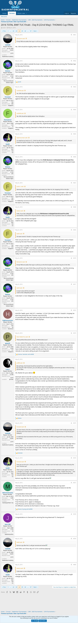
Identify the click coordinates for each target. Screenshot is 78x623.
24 (19, 31)
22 (13, 31)
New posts (4, 16)
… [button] (10, 31)
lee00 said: (19, 234)
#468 (74, 207)
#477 (74, 482)
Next (34, 31)
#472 (74, 310)
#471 (74, 284)
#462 (74, 61)
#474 (74, 359)
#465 (74, 134)
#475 (74, 423)
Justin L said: (20, 186)
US (12, 152)
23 (16, 31)
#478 (74, 514)
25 (22, 31)
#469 (74, 230)
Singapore (10, 105)
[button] (26, 13)
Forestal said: (20, 427)
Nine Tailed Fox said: (22, 337)
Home (4, 13)
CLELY (4, 28)
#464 (74, 109)
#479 (74, 538)
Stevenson (10, 329)
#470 (74, 258)
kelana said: (20, 211)
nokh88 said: (20, 90)
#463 (74, 87)
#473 (74, 333)
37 (30, 31)
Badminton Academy (7, 56)
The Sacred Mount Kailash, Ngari (8, 81)
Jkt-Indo (11, 379)
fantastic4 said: (21, 38)
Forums (12, 13)
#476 (74, 458)
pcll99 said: (20, 363)
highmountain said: (22, 138)
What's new (21, 13)
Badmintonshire (9, 534)
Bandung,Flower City (7, 503)
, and (26, 354)
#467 (74, 183)
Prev (4, 31)
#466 (74, 157)
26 (25, 31)
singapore (10, 351)
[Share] (71, 35)
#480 (74, 564)
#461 (74, 35)
